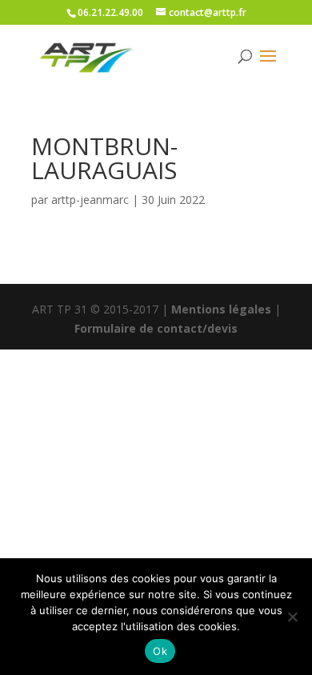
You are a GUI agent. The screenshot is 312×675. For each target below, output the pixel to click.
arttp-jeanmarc (90, 199)
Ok (160, 651)
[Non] (292, 617)
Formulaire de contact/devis (156, 328)
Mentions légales (221, 309)
